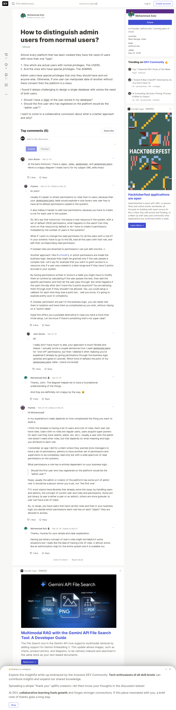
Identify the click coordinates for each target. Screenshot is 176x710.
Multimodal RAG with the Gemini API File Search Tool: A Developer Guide (66, 635)
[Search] (13, 3)
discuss (26, 46)
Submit (31, 149)
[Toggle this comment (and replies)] (23, 164)
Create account (163, 3)
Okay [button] (13, 705)
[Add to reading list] (6, 76)
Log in (147, 3)
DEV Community (154, 62)
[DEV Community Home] (5, 3)
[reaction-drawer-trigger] (6, 56)
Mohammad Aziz (35, 15)
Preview (45, 149)
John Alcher (34, 159)
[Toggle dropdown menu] (113, 158)
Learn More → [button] (137, 225)
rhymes (34, 186)
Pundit (63, 255)
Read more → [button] (29, 662)
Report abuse (77, 560)
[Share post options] (6, 94)
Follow (150, 22)
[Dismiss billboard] (170, 669)
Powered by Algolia (87, 4)
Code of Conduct (60, 560)
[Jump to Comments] (6, 66)
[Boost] (6, 85)
